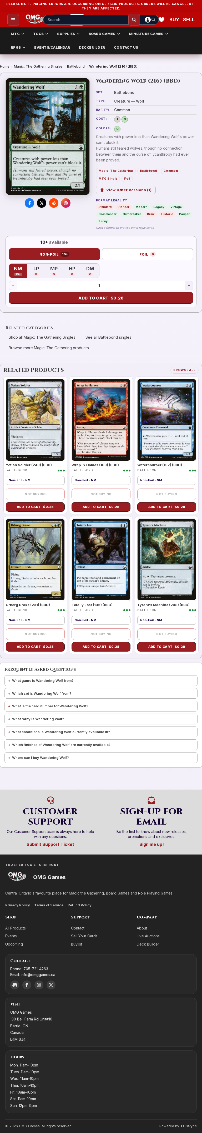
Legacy (158, 207)
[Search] (134, 20)
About (142, 928)
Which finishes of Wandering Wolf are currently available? (61, 745)
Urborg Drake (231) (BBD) (28, 605)
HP (75, 271)
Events (11, 936)
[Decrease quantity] (13, 285)
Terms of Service (48, 905)
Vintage (176, 207)
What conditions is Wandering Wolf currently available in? (61, 732)
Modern (141, 207)
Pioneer (123, 207)
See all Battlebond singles (108, 337)
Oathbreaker (132, 214)
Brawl (151, 214)
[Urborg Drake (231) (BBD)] (35, 560)
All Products (15, 928)
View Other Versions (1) (129, 190)
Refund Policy (80, 905)
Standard (105, 207)
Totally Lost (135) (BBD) (92, 605)
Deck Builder (148, 944)
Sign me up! (151, 844)
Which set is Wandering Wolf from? (41, 693)
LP (39, 271)
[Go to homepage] (35, 20)
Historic (167, 214)
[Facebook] (26, 984)
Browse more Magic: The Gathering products (49, 348)
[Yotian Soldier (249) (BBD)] (35, 420)
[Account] (148, 20)
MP (56, 271)
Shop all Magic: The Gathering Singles (42, 337)
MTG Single (108, 178)
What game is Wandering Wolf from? (43, 680)
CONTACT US (126, 47)
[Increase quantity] (189, 285)
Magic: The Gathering (116, 170)
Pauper (184, 214)
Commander (107, 214)
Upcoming (14, 944)
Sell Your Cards (84, 936)
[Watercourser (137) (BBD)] (166, 420)
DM (92, 271)
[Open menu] (13, 20)
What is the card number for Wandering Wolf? (50, 706)
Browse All (184, 370)
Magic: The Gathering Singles (38, 66)
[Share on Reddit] (53, 203)
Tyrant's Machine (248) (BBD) (163, 605)
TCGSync (188, 1126)
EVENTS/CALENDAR (52, 47)
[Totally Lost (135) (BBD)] (101, 560)
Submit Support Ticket (50, 844)
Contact (77, 928)
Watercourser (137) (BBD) (159, 465)
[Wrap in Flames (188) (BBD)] (101, 420)
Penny (103, 221)
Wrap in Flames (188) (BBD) (95, 465)
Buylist (76, 944)
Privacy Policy (17, 905)
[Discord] (14, 984)
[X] (51, 984)
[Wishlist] (161, 20)
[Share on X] (41, 203)
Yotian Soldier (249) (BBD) (29, 465)
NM (20, 271)
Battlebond (76, 66)
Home (4, 66)
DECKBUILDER (92, 47)
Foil (127, 178)
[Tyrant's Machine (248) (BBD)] (166, 560)
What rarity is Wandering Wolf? (38, 719)
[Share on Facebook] (29, 203)
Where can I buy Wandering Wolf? (40, 757)
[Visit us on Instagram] (65, 203)
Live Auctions (148, 936)
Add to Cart (101, 298)
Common (171, 170)
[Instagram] (38, 984)
